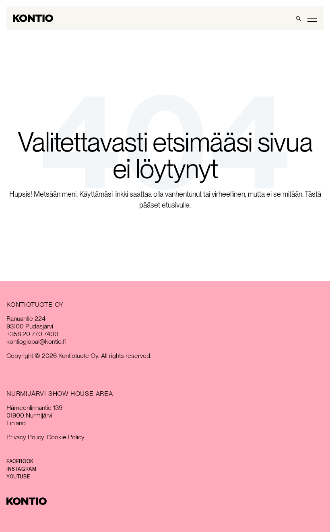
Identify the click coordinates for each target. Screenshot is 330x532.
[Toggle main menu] (312, 19)
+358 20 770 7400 (32, 334)
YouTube (18, 477)
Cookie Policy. (66, 437)
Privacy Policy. (25, 437)
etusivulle (176, 205)
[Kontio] (165, 501)
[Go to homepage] (33, 18)
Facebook (20, 461)
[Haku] (298, 18)
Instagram (21, 469)
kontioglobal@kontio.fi (36, 341)
